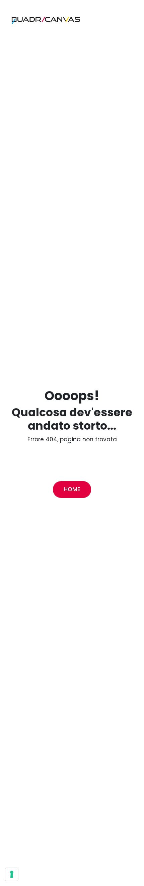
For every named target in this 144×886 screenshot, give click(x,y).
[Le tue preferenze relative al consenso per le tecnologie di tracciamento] (11, 874)
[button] (44, 18)
